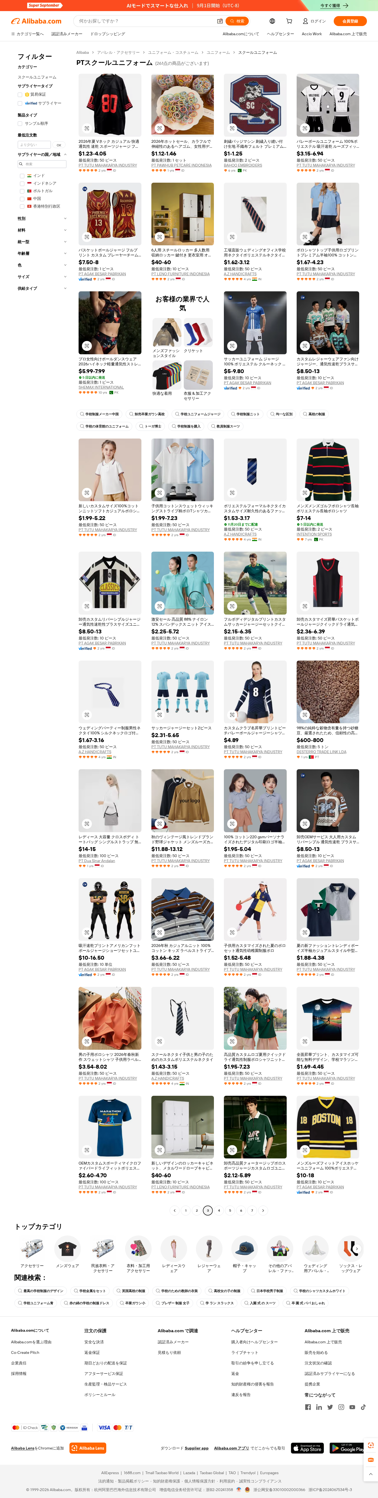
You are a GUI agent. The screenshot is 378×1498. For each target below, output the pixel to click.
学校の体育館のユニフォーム (107, 426)
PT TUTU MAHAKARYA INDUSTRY (108, 165)
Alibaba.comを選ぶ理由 (31, 1342)
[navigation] (42, 632)
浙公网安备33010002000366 (279, 1489)
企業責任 (19, 1363)
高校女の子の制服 (227, 1291)
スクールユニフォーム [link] (257, 52)
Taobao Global (212, 1473)
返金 (235, 1373)
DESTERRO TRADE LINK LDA (321, 752)
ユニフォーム (218, 52)
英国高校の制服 (133, 1291)
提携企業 (312, 1384)
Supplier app (197, 1448)
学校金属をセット (92, 1291)
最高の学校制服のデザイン (43, 1291)
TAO (232, 1473)
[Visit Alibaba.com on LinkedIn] (319, 1407)
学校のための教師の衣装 (179, 1291)
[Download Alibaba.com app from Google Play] (348, 1448)
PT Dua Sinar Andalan (97, 860)
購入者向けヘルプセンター (254, 1342)
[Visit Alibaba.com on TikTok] (363, 1407)
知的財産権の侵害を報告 (252, 1384)
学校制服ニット (248, 414)
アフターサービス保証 (103, 1373)
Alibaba (82, 52)
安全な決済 (94, 1342)
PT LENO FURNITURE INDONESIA (180, 274)
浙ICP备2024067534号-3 (330, 1489)
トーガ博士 (153, 426)
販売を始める (316, 1352)
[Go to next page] (263, 1211)
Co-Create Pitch (25, 1352)
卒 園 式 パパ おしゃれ (308, 1303)
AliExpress (110, 1473)
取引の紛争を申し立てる (252, 1363)
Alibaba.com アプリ (231, 1448)
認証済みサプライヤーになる (330, 1373)
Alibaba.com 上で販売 (323, 1342)
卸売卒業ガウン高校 (150, 414)
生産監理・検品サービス (105, 1384)
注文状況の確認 (318, 1363)
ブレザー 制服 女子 (175, 1303)
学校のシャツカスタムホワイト (322, 1291)
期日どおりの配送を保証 (105, 1363)
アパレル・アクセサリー (118, 52)
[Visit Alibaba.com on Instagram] (341, 1407)
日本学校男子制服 (270, 1291)
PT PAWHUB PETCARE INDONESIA (181, 165)
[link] (371, 1445)
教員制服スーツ (228, 426)
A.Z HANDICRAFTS (240, 274)
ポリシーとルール (99, 1394)
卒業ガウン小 (135, 1303)
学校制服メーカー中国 (102, 414)
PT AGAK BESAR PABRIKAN (102, 274)
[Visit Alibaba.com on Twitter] (330, 1407)
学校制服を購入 (189, 426)
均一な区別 (284, 414)
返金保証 (92, 1352)
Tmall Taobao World (161, 1473)
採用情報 (19, 1373)
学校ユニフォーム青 (38, 1303)
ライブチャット (244, 1352)
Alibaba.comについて (30, 1330)
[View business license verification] (239, 1489)
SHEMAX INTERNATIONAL (101, 387)
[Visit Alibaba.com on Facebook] (308, 1407)
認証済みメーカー (173, 1342)
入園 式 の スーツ (263, 1303)
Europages (269, 1473)
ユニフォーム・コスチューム (173, 52)
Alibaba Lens (22, 1448)
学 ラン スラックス (220, 1303)
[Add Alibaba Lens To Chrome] (87, 1448)
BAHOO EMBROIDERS (243, 165)
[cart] (290, 22)
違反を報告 (241, 1394)
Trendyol (247, 1473)
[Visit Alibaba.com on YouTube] (352, 1407)
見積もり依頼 (169, 1352)
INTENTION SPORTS (314, 534)
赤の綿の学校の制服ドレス (89, 1303)
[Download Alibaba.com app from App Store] (307, 1448)
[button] (220, 21)
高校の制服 (317, 414)
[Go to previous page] (175, 1211)
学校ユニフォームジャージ (201, 414)
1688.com (132, 1473)
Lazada (189, 1473)
